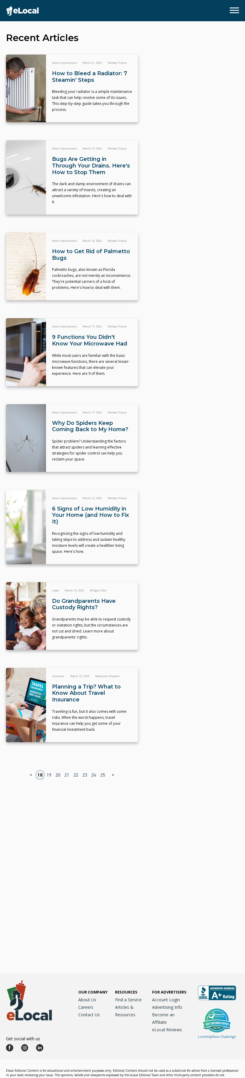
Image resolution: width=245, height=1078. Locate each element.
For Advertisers (169, 992)
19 (49, 775)
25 (102, 775)
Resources (126, 992)
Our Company (93, 992)
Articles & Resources (125, 1010)
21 (67, 775)
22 (76, 775)
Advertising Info (167, 1007)
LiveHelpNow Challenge (217, 1036)
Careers (85, 1007)
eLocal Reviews (167, 1029)
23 (84, 775)
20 (58, 775)
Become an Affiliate (163, 1018)
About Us (87, 999)
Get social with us (23, 1038)
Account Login (166, 999)
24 (93, 775)
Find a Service (128, 999)
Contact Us (89, 1014)
